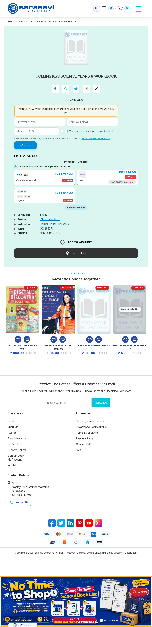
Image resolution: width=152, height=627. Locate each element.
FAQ (78, 449)
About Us (13, 426)
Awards (12, 432)
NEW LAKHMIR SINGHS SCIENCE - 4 (129, 347)
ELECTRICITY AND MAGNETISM (93, 345)
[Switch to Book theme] (96, 8)
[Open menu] (138, 8)
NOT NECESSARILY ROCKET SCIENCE (58, 347)
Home (11, 21)
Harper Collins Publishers (54, 223)
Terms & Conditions (87, 432)
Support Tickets (17, 449)
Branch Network (17, 438)
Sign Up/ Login (16, 455)
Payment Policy (84, 438)
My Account (15, 459)
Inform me (25, 145)
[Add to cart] (27, 339)
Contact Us (14, 444)
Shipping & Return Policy (90, 421)
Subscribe (101, 402)
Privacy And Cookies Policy (96, 138)
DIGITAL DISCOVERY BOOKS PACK (22, 347)
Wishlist (12, 465)
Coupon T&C (83, 444)
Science (23, 21)
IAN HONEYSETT (50, 219)
